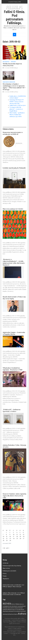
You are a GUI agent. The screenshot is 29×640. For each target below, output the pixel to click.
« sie (4, 548)
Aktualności (6, 61)
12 (20, 534)
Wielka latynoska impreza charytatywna (12, 64)
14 (3, 536)
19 (20, 536)
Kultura (22, 613)
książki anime (8, 611)
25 (17, 538)
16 (10, 536)
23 (10, 538)
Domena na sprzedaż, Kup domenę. (12, 565)
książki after (17, 607)
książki (21, 606)
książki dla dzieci (14, 611)
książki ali (6, 609)
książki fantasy (20, 611)
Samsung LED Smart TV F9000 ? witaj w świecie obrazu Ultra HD (17, 101)
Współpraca (6, 578)
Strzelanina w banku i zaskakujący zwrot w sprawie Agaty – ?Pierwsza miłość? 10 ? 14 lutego (14, 86)
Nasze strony (6, 568)
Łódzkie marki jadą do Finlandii (14, 168)
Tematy (5, 576)
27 (23, 538)
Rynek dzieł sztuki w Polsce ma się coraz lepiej (14, 298)
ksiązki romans (17, 606)
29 (7, 540)
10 (13, 534)
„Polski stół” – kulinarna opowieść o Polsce (11, 410)
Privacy (5, 573)
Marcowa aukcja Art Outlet (13, 209)
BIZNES (7, 603)
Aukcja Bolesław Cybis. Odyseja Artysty (14, 446)
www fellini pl (21, 593)
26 (20, 538)
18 (17, 536)
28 (3, 540)
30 (10, 540)
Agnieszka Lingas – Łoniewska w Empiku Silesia (14, 333)
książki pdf (7, 614)
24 (13, 538)
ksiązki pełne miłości (10, 606)
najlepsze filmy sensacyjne (14, 586)
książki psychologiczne (13, 614)
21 (3, 538)
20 (23, 536)
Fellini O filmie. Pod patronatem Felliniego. (14, 17)
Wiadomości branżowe (9, 82)
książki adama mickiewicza (10, 607)
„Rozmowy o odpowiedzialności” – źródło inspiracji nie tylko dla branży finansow (14, 262)
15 (6, 536)
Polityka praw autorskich (9, 571)
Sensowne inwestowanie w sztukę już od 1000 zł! (13, 133)
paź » (7, 548)
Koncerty (13, 61)
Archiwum (5, 563)
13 (23, 534)
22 (6, 538)
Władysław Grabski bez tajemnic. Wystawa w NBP (12, 369)
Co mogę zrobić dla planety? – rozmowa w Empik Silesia (16, 109)
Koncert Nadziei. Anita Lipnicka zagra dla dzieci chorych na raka (14, 495)
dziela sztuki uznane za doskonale (12, 585)
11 (17, 534)
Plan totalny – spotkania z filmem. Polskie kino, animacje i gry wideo (17, 114)
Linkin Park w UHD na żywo (18, 105)
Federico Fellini (14, 604)
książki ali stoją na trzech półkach (14, 609)
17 (13, 536)
